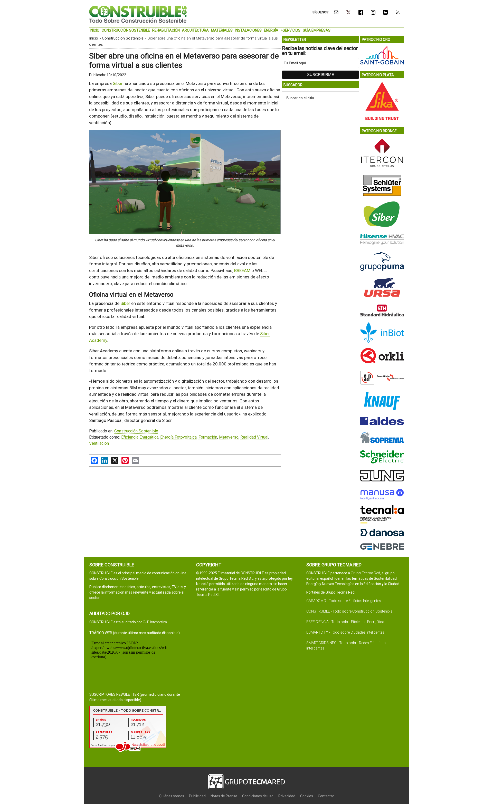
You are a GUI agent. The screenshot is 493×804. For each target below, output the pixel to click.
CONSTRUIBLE (138, 14)
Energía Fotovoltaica (178, 437)
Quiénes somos (171, 796)
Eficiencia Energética (139, 437)
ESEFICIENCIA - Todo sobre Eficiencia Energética (345, 622)
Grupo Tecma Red (365, 573)
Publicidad (197, 796)
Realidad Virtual (254, 437)
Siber (117, 83)
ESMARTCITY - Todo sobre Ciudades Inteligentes (345, 632)
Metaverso (229, 437)
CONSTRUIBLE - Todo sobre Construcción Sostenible (349, 611)
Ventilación (99, 443)
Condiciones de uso (257, 796)
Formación (207, 437)
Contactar (326, 796)
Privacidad (286, 796)
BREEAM (242, 270)
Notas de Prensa (224, 796)
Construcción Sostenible (123, 38)
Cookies (306, 796)
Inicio (93, 38)
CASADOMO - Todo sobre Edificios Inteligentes (343, 601)
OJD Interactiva (155, 622)
